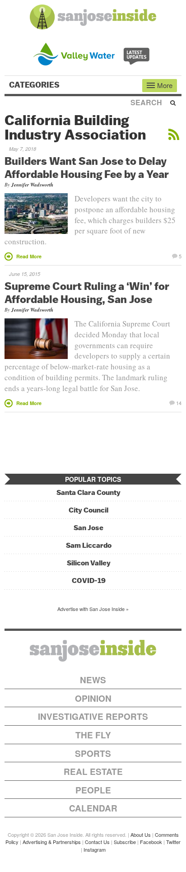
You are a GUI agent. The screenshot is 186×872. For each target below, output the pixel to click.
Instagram (95, 849)
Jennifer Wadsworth (32, 184)
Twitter (173, 841)
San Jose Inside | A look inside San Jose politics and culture (93, 651)
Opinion (93, 698)
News (93, 680)
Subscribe (125, 841)
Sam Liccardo (89, 545)
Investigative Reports (93, 716)
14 (178, 402)
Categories (35, 85)
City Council (88, 510)
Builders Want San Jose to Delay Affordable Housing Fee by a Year (87, 167)
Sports (93, 753)
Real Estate (93, 771)
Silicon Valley (89, 563)
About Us (140, 834)
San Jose (88, 527)
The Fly (93, 735)
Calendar (93, 808)
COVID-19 (89, 580)
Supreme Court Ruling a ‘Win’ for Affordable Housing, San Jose (87, 292)
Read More (29, 256)
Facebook (151, 841)
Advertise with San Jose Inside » (93, 608)
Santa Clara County (88, 492)
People (93, 790)
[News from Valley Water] (93, 53)
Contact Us (97, 841)
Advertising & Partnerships (52, 841)
